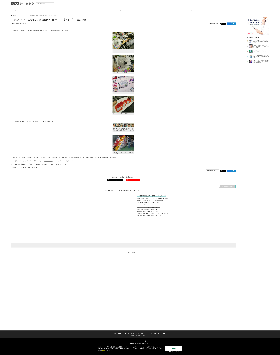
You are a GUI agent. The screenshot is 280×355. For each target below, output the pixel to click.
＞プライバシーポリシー (173, 352)
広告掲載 (148, 341)
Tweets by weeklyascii (131, 252)
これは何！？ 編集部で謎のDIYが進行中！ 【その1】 (149, 202)
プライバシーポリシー (126, 341)
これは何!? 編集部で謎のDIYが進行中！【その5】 (148, 211)
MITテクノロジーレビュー (144, 335)
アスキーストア (157, 11)
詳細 (103, 350)
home (14, 15)
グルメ (52, 11)
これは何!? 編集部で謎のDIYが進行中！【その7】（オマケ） (150, 215)
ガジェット (132, 333)
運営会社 (135, 341)
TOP (227, 11)
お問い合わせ (141, 341)
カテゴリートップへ (228, 186)
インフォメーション (192, 11)
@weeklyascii (214, 23)
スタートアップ (87, 11)
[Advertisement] (242, 4)
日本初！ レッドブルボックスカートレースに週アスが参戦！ (150, 200)
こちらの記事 (33, 167)
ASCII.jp (133, 335)
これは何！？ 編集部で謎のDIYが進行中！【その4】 (148, 209)
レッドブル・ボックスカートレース (22, 30)
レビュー (262, 11)
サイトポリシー (117, 341)
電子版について (163, 341)
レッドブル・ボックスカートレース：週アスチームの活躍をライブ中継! (152, 198)
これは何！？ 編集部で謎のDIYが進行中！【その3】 (148, 207)
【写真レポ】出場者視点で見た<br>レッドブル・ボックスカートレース (152, 213)
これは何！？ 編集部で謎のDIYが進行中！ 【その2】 (149, 204)
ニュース (125, 333)
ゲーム (17, 11)
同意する (174, 348)
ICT (122, 11)
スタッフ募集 (155, 341)
